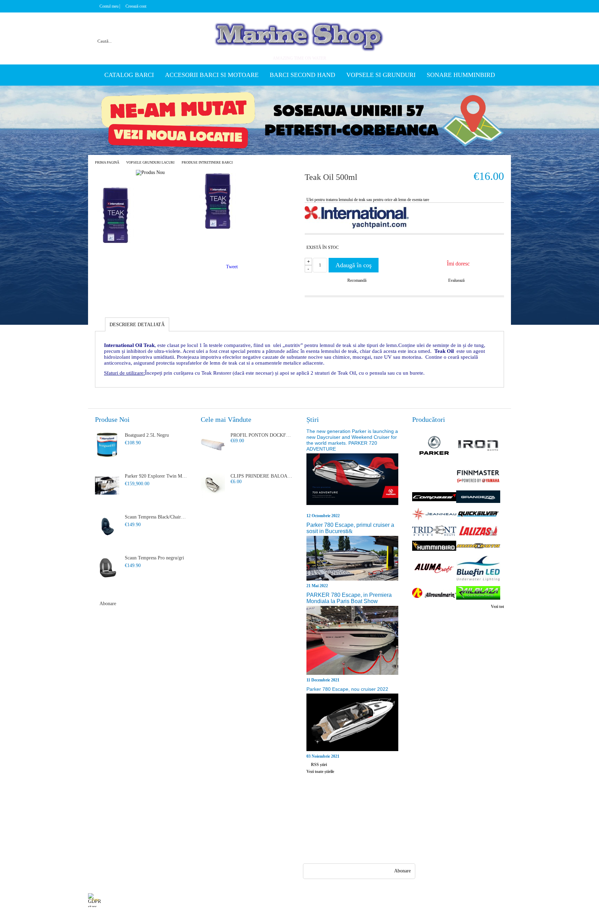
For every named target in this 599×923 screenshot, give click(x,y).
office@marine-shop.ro (348, 811)
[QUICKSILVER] (478, 514)
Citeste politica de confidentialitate (243, 900)
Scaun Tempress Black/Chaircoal (156, 517)
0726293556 (341, 838)
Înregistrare (99, 825)
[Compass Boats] (434, 497)
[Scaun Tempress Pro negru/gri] (107, 567)
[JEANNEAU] (434, 515)
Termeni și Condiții (159, 850)
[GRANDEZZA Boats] (478, 497)
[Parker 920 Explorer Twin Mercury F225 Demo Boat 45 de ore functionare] (107, 485)
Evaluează (456, 280)
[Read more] (352, 482)
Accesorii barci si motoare (212, 74)
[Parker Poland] (434, 446)
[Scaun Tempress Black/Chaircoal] (107, 526)
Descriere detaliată (137, 324)
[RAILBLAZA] (478, 593)
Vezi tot (497, 606)
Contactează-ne (155, 838)
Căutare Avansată (104, 850)
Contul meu (109, 6)
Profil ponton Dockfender (262, 435)
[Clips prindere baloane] (213, 485)
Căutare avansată (178, 33)
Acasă (93, 813)
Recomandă (356, 280)
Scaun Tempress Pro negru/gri (154, 557)
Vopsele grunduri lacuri (150, 162)
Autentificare (101, 838)
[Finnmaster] (478, 477)
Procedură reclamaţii (160, 825)
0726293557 (341, 825)
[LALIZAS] (478, 531)
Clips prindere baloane (262, 476)
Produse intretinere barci (207, 162)
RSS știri (319, 764)
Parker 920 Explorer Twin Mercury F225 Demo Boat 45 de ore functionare (156, 476)
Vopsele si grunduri (381, 74)
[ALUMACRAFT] (434, 569)
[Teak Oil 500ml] (217, 227)
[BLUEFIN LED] (478, 569)
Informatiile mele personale (484, 900)
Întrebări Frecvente (158, 813)
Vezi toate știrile (320, 771)
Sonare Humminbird (461, 74)
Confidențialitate (208, 813)
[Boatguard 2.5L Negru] (107, 445)
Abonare (107, 603)
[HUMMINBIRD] (434, 546)
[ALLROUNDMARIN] (434, 593)
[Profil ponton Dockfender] (213, 445)
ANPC (198, 825)
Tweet (232, 266)
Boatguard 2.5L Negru (147, 435)
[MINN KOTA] (478, 546)
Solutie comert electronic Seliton (299, 916)
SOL (196, 838)
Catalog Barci (129, 74)
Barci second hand (302, 74)
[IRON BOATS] (478, 445)
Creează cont (135, 6)
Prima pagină (107, 162)
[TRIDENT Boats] (434, 531)
